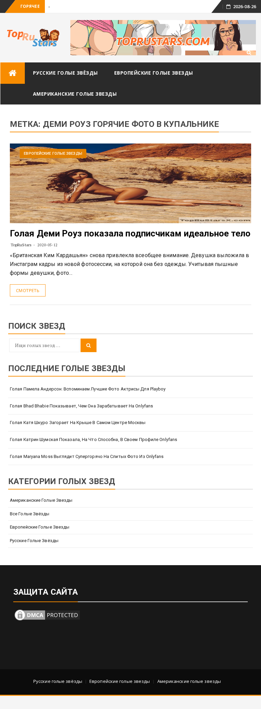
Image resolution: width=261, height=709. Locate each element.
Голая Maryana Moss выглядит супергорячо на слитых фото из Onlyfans (87, 456)
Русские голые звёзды (65, 73)
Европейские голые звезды (153, 73)
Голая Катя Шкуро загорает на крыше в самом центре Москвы (78, 422)
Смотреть (27, 290)
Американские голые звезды (75, 94)
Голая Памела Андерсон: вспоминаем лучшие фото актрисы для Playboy (88, 388)
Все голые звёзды (30, 513)
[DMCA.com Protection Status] (47, 614)
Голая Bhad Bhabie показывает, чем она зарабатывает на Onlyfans (81, 405)
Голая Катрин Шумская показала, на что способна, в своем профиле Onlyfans (93, 439)
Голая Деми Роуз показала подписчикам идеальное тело (130, 233)
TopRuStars (21, 244)
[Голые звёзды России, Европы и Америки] (12, 73)
